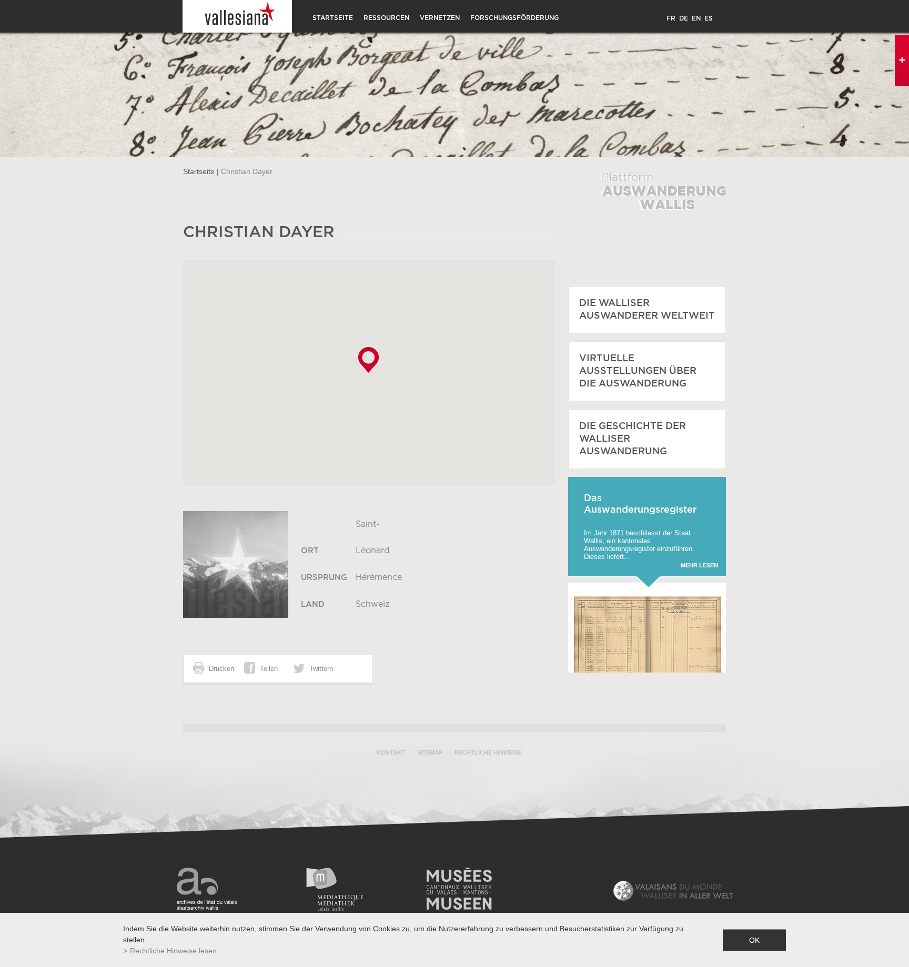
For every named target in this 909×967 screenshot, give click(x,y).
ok (754, 939)
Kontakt (391, 752)
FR (670, 18)
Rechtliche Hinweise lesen (173, 950)
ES (708, 18)
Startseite (332, 18)
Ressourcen (386, 18)
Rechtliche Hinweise (487, 752)
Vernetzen (440, 18)
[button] (368, 360)
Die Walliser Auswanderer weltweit (647, 310)
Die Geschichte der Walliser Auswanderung (632, 439)
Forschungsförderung (514, 18)
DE (683, 18)
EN (696, 18)
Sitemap (429, 752)
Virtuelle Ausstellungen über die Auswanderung (637, 371)
